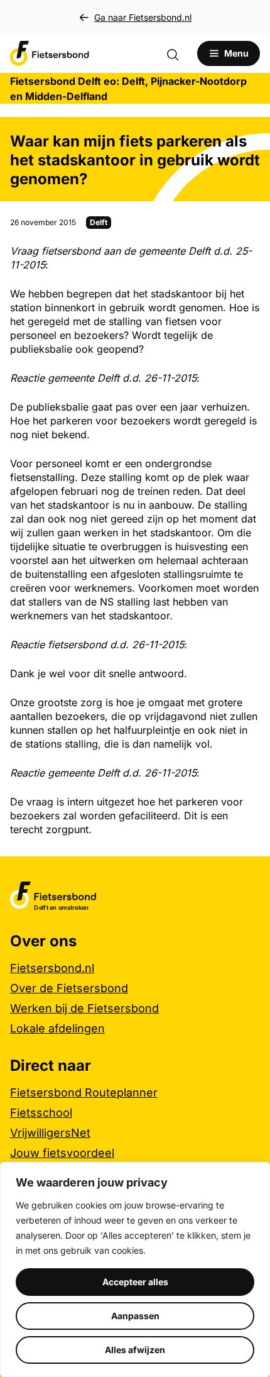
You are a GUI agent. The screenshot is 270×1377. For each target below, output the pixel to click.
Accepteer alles (135, 1281)
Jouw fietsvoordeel (62, 1152)
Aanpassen (135, 1315)
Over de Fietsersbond (69, 988)
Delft (98, 222)
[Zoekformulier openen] (179, 53)
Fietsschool (41, 1112)
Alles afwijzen (135, 1349)
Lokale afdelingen (57, 1028)
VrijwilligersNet (50, 1132)
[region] (135, 1269)
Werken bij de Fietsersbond (84, 1008)
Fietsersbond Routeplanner (84, 1092)
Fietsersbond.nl (52, 968)
